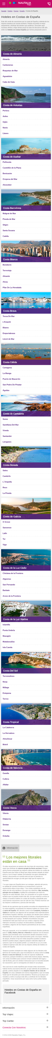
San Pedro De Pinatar (12, 385)
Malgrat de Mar (9, 213)
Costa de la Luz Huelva (15, 619)
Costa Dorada (10, 465)
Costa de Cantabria (13, 413)
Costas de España (32, 11)
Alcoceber (7, 185)
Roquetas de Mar (10, 71)
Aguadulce (7, 76)
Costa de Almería (12, 53)
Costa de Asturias (12, 105)
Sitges (5, 225)
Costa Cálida (10, 362)
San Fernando (9, 585)
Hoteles (10, 11)
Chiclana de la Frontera (13, 573)
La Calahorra (8, 727)
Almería (6, 59)
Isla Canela (7, 647)
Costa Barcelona (12, 208)
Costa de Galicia (12, 516)
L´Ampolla (7, 482)
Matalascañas (9, 642)
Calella (6, 236)
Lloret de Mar (8, 339)
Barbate (6, 590)
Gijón (5, 122)
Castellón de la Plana (12, 168)
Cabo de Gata (9, 82)
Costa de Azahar (12, 156)
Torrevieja (7, 270)
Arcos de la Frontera (12, 596)
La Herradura (8, 733)
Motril (5, 744)
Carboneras (8, 65)
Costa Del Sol (10, 670)
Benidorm (7, 265)
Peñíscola (7, 162)
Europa (16, 11)
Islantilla (6, 625)
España (22, 11)
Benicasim (7, 173)
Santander (7, 436)
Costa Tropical (11, 722)
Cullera (6, 779)
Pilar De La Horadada (12, 287)
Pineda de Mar (9, 219)
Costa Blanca (10, 259)
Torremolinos (8, 676)
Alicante (6, 276)
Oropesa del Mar (10, 179)
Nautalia (3, 11)
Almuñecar (7, 739)
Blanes (6, 328)
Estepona (7, 693)
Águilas (6, 390)
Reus (5, 487)
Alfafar (6, 785)
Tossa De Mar (9, 316)
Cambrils (7, 476)
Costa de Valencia (12, 767)
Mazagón (7, 636)
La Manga (7, 373)
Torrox (5, 699)
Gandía (6, 773)
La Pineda (7, 493)
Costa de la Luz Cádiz (14, 568)
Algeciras (7, 579)
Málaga (6, 687)
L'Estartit (7, 322)
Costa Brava (9, 310)
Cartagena (7, 368)
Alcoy (5, 282)
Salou (5, 470)
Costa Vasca (9, 807)
